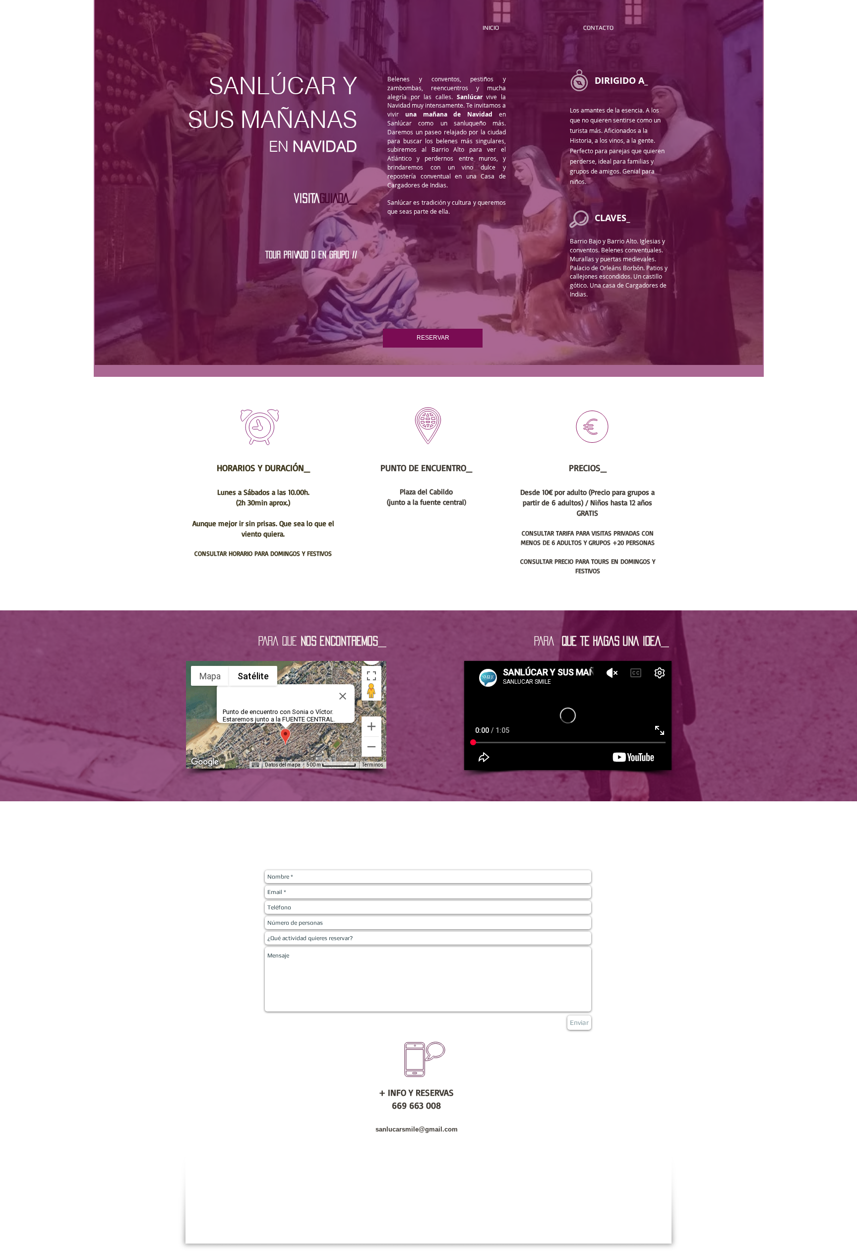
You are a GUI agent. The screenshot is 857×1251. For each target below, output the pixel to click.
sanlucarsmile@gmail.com (416, 1129)
